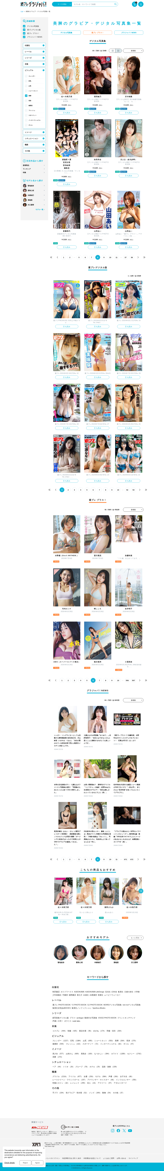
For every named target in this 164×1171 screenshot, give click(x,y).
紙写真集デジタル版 (60, 1018)
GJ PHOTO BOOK (95, 1005)
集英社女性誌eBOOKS (61, 1008)
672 (131, 859)
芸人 (92, 1083)
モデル (101, 1076)
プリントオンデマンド (126, 1018)
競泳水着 (85, 1031)
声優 (114, 1076)
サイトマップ (133, 1158)
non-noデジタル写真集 (132, 1005)
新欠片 (79, 995)
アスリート (105, 1083)
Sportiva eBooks (98, 1008)
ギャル (31, 125)
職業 (26, 145)
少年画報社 (56, 995)
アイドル (76, 1076)
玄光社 (108, 992)
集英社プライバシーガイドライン (48, 1158)
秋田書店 (56, 992)
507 (133, 680)
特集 (24, 172)
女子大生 (126, 1076)
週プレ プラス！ (33, 33)
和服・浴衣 (115, 1031)
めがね (99, 1031)
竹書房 (65, 995)
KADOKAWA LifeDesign (94, 992)
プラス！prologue (77, 1018)
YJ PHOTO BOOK (79, 1005)
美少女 (58, 1054)
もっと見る (135, 938)
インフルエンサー (126, 1080)
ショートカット (33, 91)
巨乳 (30, 81)
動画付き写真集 (91, 1018)
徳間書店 (72, 995)
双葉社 (100, 995)
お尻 (30, 86)
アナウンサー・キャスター (101, 1080)
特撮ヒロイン (60, 1083)
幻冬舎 (114, 992)
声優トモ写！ (57, 1021)
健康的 (31, 105)
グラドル (60, 1076)
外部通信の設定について (92, 1158)
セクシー (134, 1054)
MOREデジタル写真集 (112, 1005)
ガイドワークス (67, 992)
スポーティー (32, 115)
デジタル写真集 (33, 26)
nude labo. (76, 1021)
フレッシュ (32, 110)
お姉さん (73, 1054)
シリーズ (28, 58)
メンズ (95, 1093)
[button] (141, 891)
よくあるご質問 (108, 1158)
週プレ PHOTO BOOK (61, 1005)
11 (116, 257)
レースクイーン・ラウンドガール (69, 1080)
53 (133, 490)
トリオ (68, 1067)
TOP (22, 11)
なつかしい (102, 1054)
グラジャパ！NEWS (34, 37)
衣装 (26, 64)
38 (132, 257)
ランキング (27, 169)
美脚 (30, 95)
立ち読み (66, 113)
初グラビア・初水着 (77, 1093)
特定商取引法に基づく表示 (71, 1158)
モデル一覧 (39, 209)
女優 (89, 1076)
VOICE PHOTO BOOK (107, 1018)
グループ (82, 1067)
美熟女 (87, 1054)
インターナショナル (34, 120)
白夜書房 (93, 995)
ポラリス (67, 1021)
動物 (107, 1093)
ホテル (95, 1067)
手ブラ (58, 1093)
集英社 (120, 992)
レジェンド (78, 1083)
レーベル (28, 52)
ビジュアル (29, 70)
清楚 (57, 1057)
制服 (73, 1031)
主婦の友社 (128, 992)
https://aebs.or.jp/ (49, 1146)
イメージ (28, 132)
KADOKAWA (79, 992)
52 (127, 490)
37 (126, 257)
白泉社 (86, 995)
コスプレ (59, 1031)
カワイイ (118, 1054)
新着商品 (26, 165)
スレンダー (32, 76)
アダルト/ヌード (120, 1083)
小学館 (137, 992)
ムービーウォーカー (112, 995)
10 (110, 257)
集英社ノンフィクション (81, 1008)
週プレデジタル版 (34, 30)
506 (127, 680)
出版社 (27, 45)
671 (125, 859)
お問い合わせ (121, 1158)
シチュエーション (31, 138)
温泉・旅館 (110, 1067)
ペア (57, 1067)
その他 (27, 151)
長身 (30, 100)
